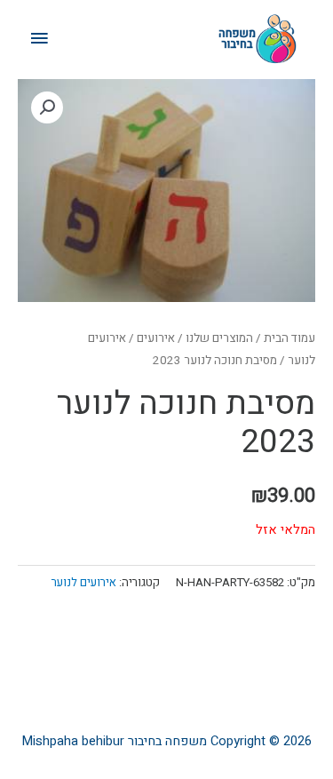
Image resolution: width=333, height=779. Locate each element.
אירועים (156, 338)
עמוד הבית (289, 338)
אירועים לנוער (84, 583)
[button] (47, 107)
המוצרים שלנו (219, 338)
